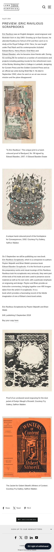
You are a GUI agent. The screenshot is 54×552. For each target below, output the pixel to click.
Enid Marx (31, 51)
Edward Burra (8, 51)
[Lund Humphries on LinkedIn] (31, 537)
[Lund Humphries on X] (20, 537)
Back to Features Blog (29, 519)
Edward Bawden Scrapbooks (14, 267)
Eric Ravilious (7, 34)
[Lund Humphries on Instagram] (26, 537)
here (16, 320)
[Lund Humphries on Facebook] (15, 537)
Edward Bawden (9, 54)
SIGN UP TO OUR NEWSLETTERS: (27, 529)
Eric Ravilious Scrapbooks (13, 260)
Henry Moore (20, 51)
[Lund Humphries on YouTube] (36, 537)
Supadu (33, 550)
